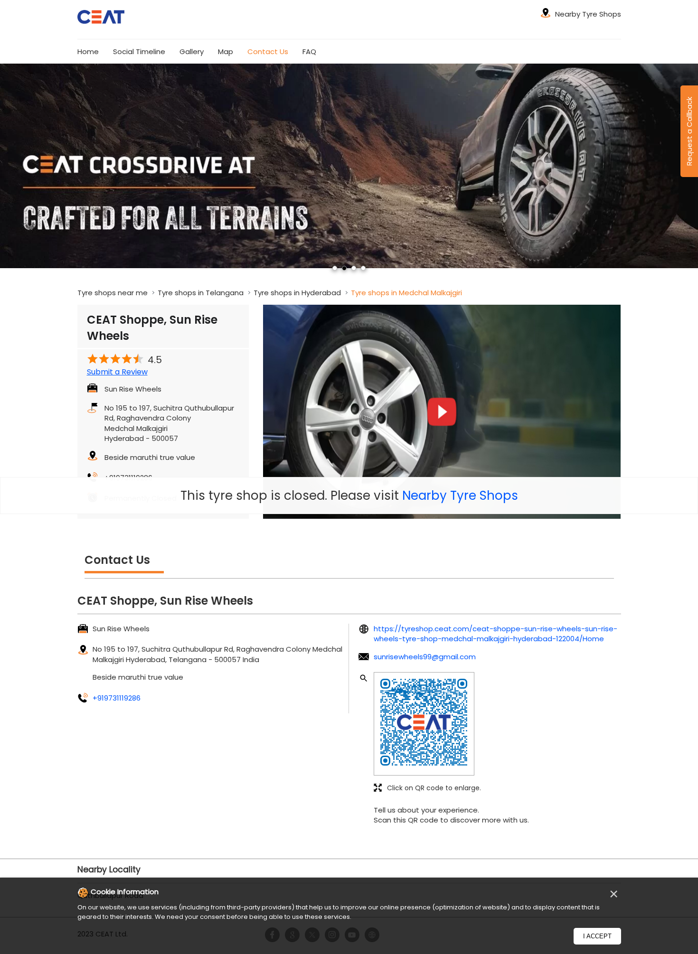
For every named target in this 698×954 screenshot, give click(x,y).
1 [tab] (334, 268)
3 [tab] (353, 268)
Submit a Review (117, 372)
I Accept (597, 936)
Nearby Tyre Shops (460, 495)
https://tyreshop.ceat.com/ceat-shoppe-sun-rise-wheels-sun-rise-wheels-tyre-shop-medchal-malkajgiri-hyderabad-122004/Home (495, 634)
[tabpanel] (349, 166)
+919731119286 (117, 698)
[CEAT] (101, 18)
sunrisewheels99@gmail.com (425, 657)
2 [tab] (344, 268)
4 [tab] (363, 268)
